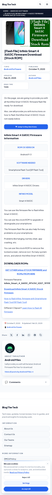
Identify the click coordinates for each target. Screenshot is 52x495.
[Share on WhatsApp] (29, 335)
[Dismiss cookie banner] (47, 463)
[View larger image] (26, 33)
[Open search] (40, 4)
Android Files (35, 78)
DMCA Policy (10, 459)
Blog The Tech (9, 4)
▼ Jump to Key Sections (26, 127)
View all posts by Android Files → (19, 372)
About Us (8, 428)
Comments (12, 382)
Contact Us (9, 434)
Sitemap (8, 445)
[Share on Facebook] (17, 335)
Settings (26, 483)
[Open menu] (47, 4)
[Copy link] (40, 335)
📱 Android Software (13, 327)
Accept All (26, 489)
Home (5, 11)
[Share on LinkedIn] (23, 335)
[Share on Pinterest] (34, 335)
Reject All (26, 477)
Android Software (19, 11)
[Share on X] (11, 335)
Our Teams (9, 440)
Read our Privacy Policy (19, 472)
